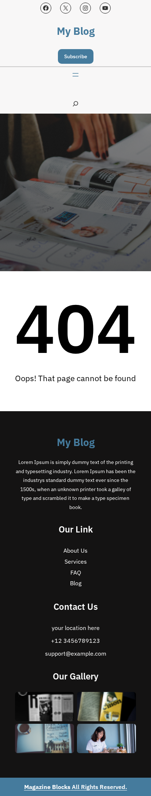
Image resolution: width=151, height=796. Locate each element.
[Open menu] (75, 74)
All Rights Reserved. (75, 787)
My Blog (76, 31)
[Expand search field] (75, 103)
